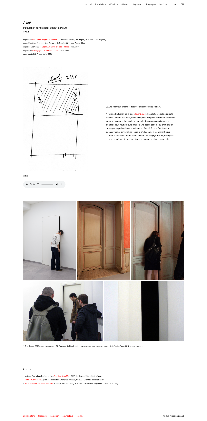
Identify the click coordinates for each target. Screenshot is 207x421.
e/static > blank (55, 46)
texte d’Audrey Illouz (33, 379)
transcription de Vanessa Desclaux (39, 383)
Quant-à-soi (140, 113)
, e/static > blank (45, 50)
